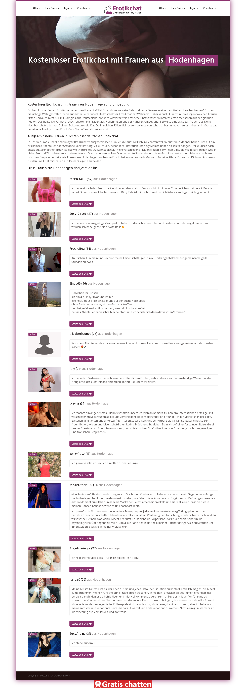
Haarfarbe (52, 8)
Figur (67, 8)
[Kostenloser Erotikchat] (123, 9)
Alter (36, 8)
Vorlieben (82, 8)
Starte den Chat (80, 203)
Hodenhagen (108, 179)
